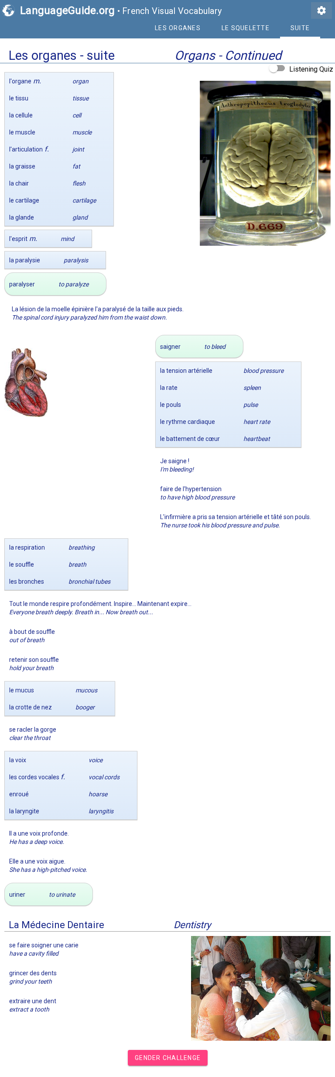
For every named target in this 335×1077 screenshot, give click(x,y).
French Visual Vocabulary (172, 11)
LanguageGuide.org (67, 10)
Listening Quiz (311, 69)
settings (321, 10)
